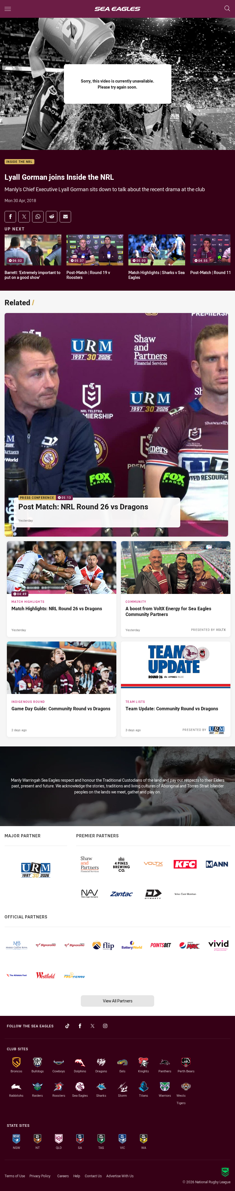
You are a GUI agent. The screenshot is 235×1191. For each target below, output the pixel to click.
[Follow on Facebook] (80, 1026)
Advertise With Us (120, 1176)
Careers (63, 1176)
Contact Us (93, 1176)
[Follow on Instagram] (105, 1026)
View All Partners (117, 1001)
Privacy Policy (40, 1176)
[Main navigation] (8, 9)
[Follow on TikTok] (67, 1026)
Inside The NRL (19, 162)
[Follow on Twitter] (92, 1026)
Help (76, 1176)
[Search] (227, 8)
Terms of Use (15, 1176)
